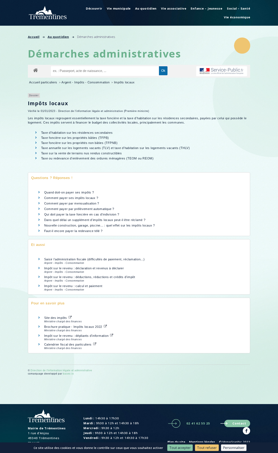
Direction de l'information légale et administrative (61, 370)
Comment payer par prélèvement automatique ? (79, 209)
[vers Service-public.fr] (221, 71)
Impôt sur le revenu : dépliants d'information (77, 335)
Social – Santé (238, 8)
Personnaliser (233, 447)
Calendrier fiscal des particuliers (68, 344)
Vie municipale (119, 8)
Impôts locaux (124, 82)
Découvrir (94, 8)
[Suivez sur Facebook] (246, 430)
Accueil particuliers (43, 82)
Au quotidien (146, 8)
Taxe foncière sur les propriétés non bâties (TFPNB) (79, 143)
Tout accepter (180, 447)
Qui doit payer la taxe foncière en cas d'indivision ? (81, 214)
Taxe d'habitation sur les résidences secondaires (77, 132)
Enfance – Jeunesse (206, 8)
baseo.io (68, 373)
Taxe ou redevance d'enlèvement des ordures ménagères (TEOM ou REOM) (97, 158)
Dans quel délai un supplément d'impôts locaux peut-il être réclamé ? (95, 220)
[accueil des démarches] (35, 70)
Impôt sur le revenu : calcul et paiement (73, 286)
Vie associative (173, 8)
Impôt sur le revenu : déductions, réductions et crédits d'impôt (89, 277)
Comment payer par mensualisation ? (71, 203)
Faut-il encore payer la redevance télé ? (73, 231)
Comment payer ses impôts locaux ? (71, 198)
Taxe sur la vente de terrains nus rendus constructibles (81, 153)
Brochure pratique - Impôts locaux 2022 (73, 326)
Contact (239, 423)
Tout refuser (207, 447)
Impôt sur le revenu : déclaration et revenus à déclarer (84, 268)
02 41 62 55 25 (198, 423)
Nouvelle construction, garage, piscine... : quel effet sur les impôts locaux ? (99, 225)
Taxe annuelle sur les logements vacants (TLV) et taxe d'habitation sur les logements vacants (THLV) (115, 148)
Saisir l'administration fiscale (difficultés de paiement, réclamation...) (94, 259)
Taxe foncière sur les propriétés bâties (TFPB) (75, 137)
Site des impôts (56, 317)
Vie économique (237, 17)
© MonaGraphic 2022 (234, 442)
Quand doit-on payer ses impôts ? (69, 192)
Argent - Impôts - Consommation (86, 82)
